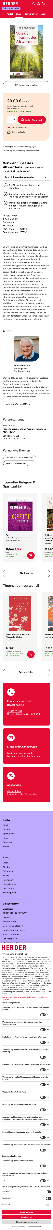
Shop (18, 14)
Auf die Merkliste (19, 128)
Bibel (5, 826)
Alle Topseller (26, 573)
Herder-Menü (50, 3)
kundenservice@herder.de (20, 753)
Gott (8, 535)
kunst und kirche (11, 935)
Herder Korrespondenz (14, 930)
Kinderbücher (9, 884)
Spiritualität (8, 834)
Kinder (6, 847)
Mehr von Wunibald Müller (18, 404)
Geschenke (8, 889)
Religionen (8, 843)
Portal (10, 14)
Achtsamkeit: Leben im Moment (20, 458)
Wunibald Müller (15, 172)
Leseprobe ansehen (29, 85)
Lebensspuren (10, 939)
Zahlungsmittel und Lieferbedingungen (20, 147)
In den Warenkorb (34, 120)
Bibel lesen (8, 909)
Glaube (6, 830)
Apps (43, 14)
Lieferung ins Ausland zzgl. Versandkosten (21, 151)
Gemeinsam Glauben (13, 926)
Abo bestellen (14, 791)
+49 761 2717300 (14, 711)
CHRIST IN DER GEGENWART (15, 913)
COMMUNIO (8, 918)
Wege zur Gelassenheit (16, 464)
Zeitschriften (31, 14)
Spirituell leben (26, 672)
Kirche (6, 838)
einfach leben (9, 922)
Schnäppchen (9, 893)
